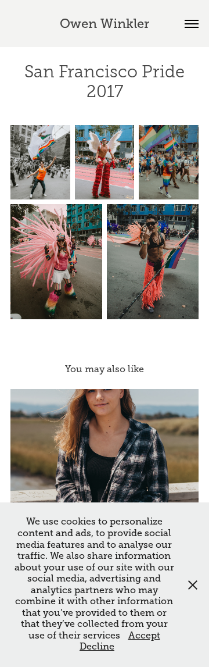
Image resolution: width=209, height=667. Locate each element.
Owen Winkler (104, 23)
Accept (144, 635)
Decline (97, 646)
